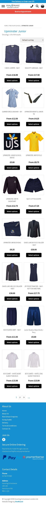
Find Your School (12, 18)
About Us (5, 414)
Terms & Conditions (9, 426)
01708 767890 (7, 476)
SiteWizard (19, 501)
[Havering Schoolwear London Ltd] (13, 6)
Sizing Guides (7, 420)
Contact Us (6, 429)
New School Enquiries (10, 417)
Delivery (5, 423)
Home (4, 18)
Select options (12, 80)
